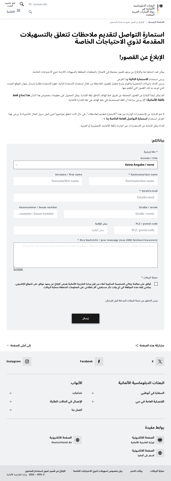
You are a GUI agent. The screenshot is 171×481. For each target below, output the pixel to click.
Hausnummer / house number (38, 208)
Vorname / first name (68, 175)
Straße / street (148, 208)
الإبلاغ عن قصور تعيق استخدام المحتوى (45, 471)
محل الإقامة (101, 224)
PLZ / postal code (147, 224)
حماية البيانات (157, 471)
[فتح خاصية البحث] (31, 10)
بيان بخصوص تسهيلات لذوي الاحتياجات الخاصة (97, 471)
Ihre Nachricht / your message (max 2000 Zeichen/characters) (117, 241)
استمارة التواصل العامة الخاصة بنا (126, 119)
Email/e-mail (148, 191)
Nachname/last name (143, 175)
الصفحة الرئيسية (156, 22)
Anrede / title (149, 159)
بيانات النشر (136, 471)
